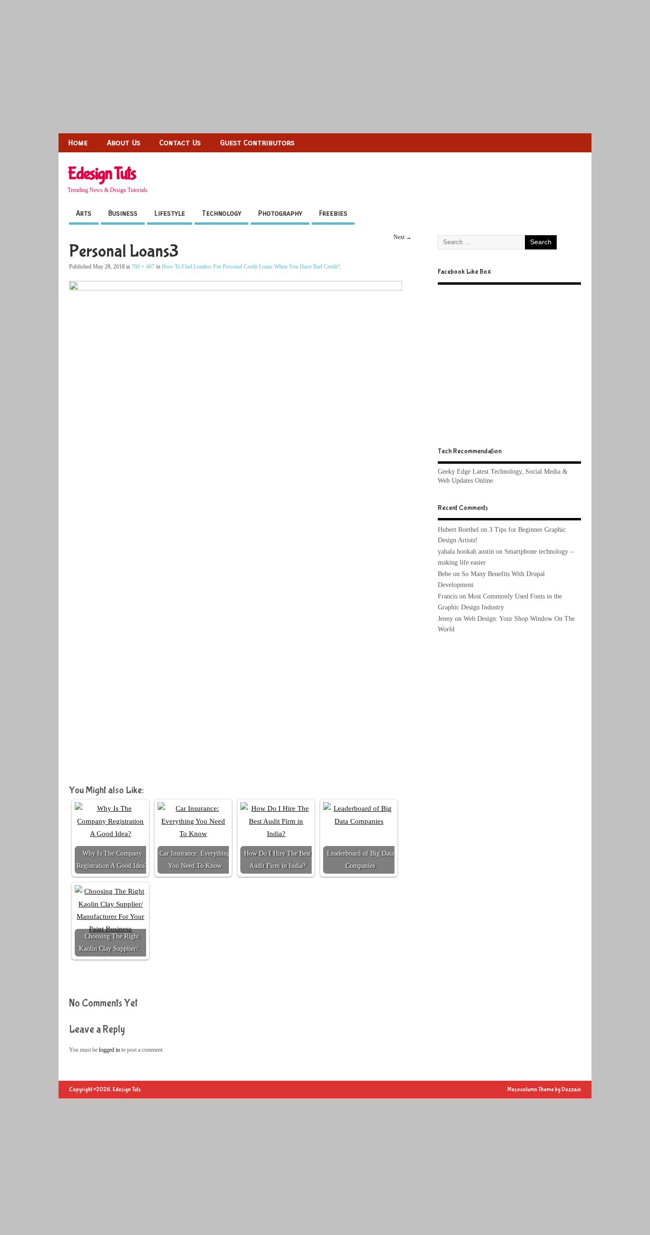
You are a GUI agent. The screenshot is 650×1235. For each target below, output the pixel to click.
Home (78, 142)
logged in (109, 1049)
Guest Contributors (257, 142)
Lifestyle (169, 213)
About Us (123, 142)
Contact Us (180, 142)
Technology (221, 213)
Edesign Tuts (102, 174)
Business (123, 213)
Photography (280, 213)
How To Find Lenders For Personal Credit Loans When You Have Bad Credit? (251, 266)
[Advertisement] (285, 66)
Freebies (333, 213)
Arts (83, 213)
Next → (403, 237)
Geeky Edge (454, 471)
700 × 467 (143, 266)
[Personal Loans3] (235, 288)
